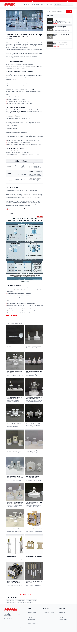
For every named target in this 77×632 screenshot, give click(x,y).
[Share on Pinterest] (12, 315)
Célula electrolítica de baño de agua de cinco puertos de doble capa (34, 398)
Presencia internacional (32, 616)
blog (8, 7)
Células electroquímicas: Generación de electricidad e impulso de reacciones (24, 309)
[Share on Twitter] (10, 315)
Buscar (69, 11)
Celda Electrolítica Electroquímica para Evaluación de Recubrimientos (22, 297)
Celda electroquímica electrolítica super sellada (18, 295)
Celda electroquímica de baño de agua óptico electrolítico (34, 503)
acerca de (60, 1)
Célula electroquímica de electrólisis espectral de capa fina (14, 556)
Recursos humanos (31, 619)
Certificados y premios (32, 617)
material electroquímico (20, 600)
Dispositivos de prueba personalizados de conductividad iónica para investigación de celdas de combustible (34, 556)
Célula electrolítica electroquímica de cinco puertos (19, 293)
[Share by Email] (14, 315)
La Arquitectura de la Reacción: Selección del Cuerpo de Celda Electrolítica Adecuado (26, 7)
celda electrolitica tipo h (11, 602)
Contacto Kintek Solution (32, 623)
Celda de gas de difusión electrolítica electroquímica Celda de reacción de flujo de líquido (14, 450)
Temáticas (61, 616)
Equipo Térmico (46, 614)
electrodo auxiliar (21, 602)
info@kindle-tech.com (11, 613)
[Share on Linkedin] (8, 315)
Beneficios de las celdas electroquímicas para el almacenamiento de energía (24, 310)
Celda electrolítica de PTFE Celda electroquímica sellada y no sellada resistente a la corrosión (33, 345)
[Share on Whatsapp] (16, 315)
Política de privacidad (63, 617)
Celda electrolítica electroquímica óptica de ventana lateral (32, 477)
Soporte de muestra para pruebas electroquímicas (18, 288)
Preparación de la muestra (48, 612)
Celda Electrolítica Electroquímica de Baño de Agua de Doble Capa (33, 450)
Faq (59, 614)
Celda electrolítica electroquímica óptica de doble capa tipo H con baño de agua (15, 477)
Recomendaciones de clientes (34, 614)
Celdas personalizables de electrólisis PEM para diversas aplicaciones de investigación (34, 529)
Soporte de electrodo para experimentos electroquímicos (34, 582)
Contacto (49, 4)
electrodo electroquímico (31, 600)
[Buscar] (72, 4)
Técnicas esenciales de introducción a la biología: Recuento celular (22, 312)
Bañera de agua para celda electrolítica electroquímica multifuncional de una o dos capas (15, 503)
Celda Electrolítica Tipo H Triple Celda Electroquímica (14, 424)
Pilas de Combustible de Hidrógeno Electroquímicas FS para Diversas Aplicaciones (14, 582)
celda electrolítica (10, 600)
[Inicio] (4, 7)
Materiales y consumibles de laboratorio (49, 616)
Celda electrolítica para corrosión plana (34, 423)
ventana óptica (29, 602)
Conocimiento (35, 4)
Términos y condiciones (63, 619)
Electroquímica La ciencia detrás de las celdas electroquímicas (21, 303)
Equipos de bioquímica (47, 618)
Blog (64, 1)
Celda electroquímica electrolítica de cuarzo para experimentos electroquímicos (14, 529)
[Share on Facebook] (7, 315)
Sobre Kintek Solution (32, 612)
